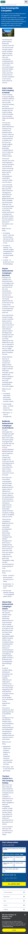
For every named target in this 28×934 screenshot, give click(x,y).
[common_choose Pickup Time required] (20, 858)
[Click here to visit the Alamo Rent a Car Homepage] (2, 2)
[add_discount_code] (3, 875)
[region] (14, 923)
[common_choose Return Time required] (20, 864)
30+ (4, 871)
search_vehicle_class (10, 878)
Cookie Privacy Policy (8, 926)
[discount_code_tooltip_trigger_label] (15, 875)
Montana (10, 297)
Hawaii (6, 97)
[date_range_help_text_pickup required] (8, 858)
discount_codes (8, 875)
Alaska (6, 693)
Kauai (5, 134)
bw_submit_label (14, 884)
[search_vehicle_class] (5, 880)
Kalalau (10, 116)
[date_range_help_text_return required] (8, 864)
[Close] (25, 915)
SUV (11, 798)
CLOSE (14, 930)
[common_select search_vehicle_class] (3, 878)
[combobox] (14, 850)
